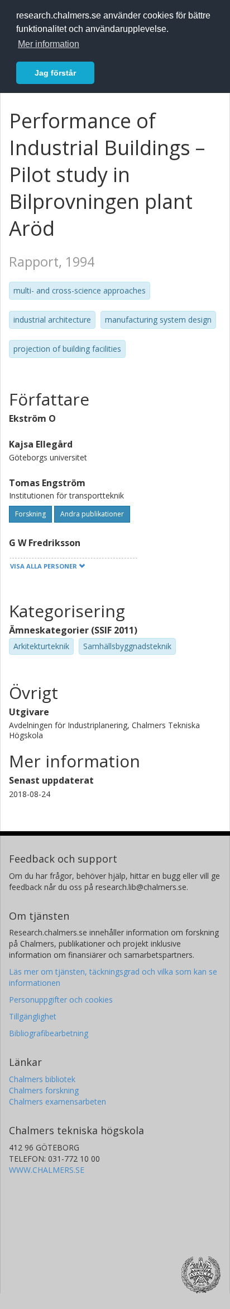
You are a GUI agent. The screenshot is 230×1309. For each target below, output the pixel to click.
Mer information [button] (48, 44)
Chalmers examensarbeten (57, 1101)
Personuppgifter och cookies (61, 999)
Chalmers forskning (44, 1090)
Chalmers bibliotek (42, 1079)
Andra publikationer (92, 514)
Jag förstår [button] (55, 72)
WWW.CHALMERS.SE (46, 1169)
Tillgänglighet (32, 1016)
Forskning (30, 514)
